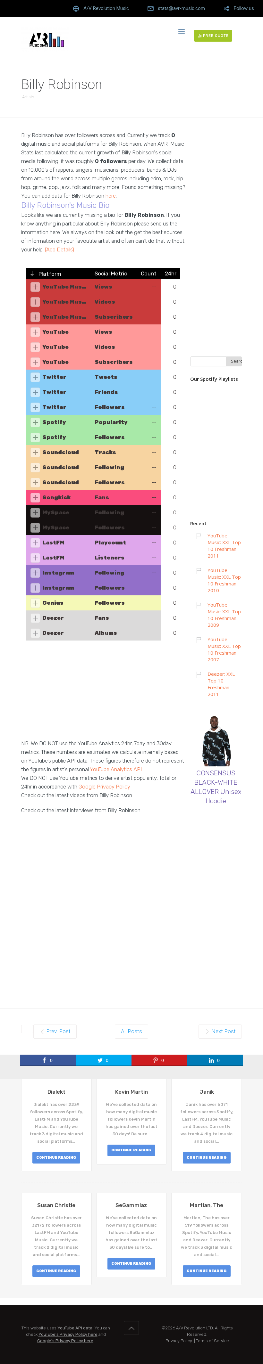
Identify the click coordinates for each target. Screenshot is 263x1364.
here (111, 195)
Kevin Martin (131, 1092)
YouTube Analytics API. (116, 769)
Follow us (244, 8)
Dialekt (56, 1092)
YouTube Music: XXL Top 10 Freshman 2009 (224, 614)
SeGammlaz (131, 1205)
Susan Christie (56, 1205)
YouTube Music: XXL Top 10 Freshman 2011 (224, 545)
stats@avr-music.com (181, 8)
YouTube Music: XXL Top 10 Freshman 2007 (224, 649)
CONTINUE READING (56, 1158)
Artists (28, 96)
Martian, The (206, 1205)
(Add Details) (59, 249)
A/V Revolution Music (106, 8)
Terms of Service (212, 1340)
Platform (49, 274)
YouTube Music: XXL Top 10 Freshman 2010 (224, 580)
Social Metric (111, 273)
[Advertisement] (103, 694)
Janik (206, 1092)
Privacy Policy (178, 1340)
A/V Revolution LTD (194, 1328)
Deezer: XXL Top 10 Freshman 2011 (221, 684)
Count (149, 273)
